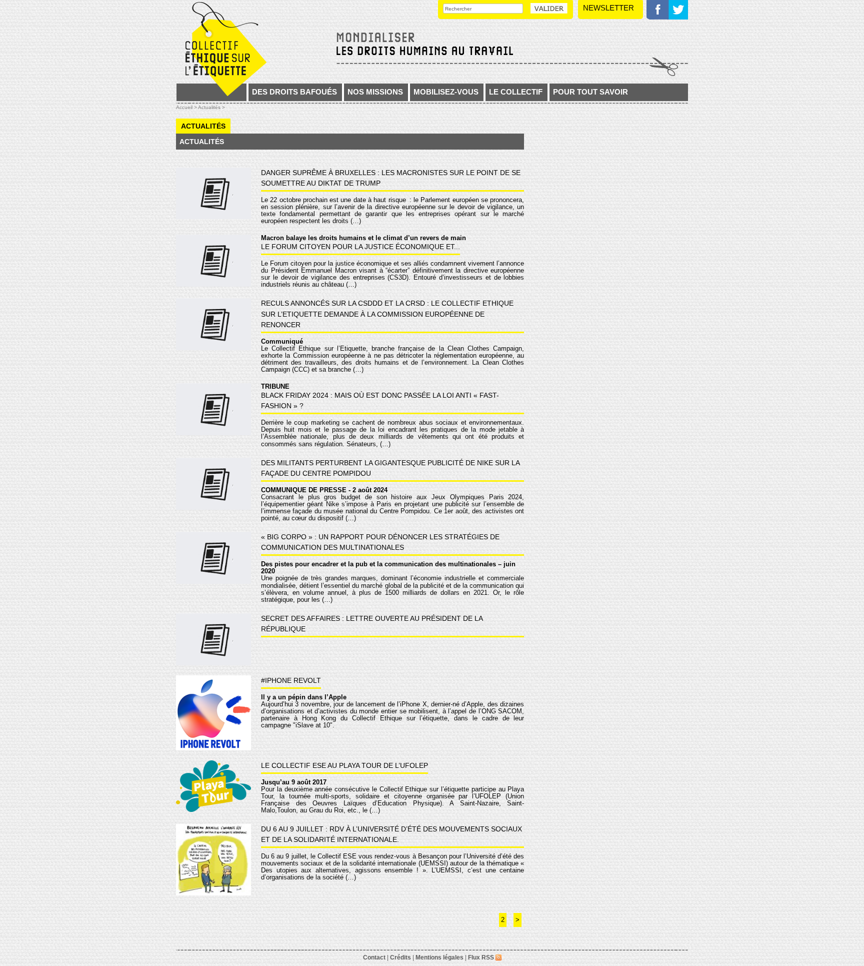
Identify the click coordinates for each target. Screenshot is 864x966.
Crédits (400, 957)
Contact (374, 957)
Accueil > (187, 107)
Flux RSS (482, 957)
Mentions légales (440, 957)
